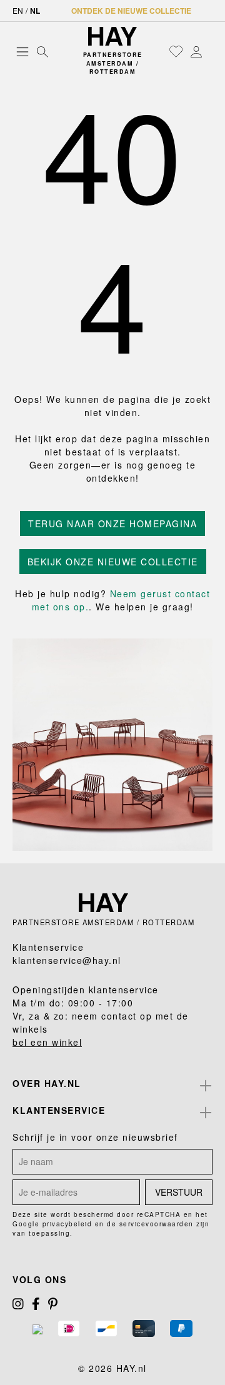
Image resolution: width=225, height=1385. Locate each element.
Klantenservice (58, 1110)
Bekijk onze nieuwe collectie (113, 561)
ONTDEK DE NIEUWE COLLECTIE (131, 10)
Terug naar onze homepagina (112, 523)
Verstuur (178, 1192)
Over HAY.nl (46, 1083)
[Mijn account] (196, 51)
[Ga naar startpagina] (112, 36)
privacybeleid (67, 1223)
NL (35, 10)
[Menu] (22, 51)
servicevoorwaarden (156, 1223)
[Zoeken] (42, 51)
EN (17, 10)
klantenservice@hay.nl (66, 960)
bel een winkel (47, 1042)
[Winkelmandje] (209, 52)
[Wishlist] (176, 51)
